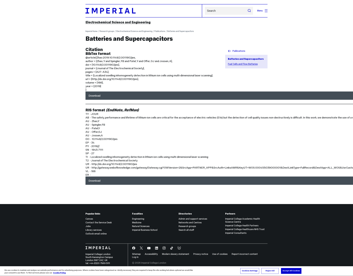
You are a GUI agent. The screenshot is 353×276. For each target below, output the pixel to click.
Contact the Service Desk (98, 222)
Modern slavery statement (175, 254)
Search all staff (186, 230)
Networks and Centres (190, 222)
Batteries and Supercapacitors (180, 31)
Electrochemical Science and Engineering (118, 22)
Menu (260, 10)
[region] (176, 271)
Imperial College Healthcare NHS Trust (245, 229)
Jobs (88, 226)
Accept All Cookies (291, 271)
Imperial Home (91, 31)
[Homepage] (143, 10)
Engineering (138, 218)
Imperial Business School (144, 230)
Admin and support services (193, 218)
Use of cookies (220, 254)
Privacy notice (200, 254)
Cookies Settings (250, 271)
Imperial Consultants (235, 233)
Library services (93, 230)
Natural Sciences (140, 226)
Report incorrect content (245, 254)
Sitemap (136, 254)
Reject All (270, 271)
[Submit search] (249, 11)
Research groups (107, 31)
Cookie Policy (59, 273)
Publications (159, 31)
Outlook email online (96, 233)
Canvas (89, 218)
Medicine (136, 222)
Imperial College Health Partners (241, 225)
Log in (135, 257)
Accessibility (151, 254)
